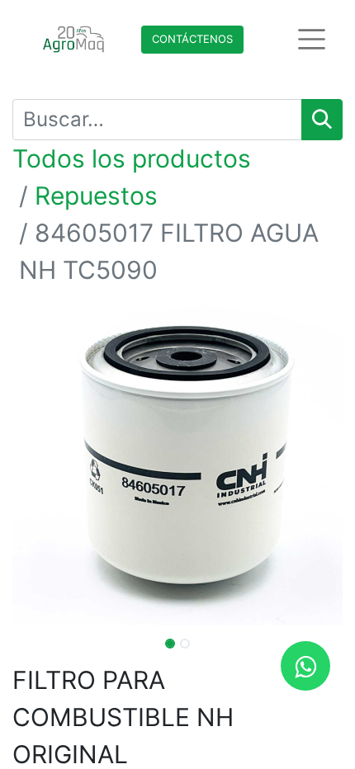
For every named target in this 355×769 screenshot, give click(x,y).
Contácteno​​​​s (192, 38)
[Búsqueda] (322, 119)
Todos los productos (131, 158)
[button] (37, 460)
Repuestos (96, 195)
